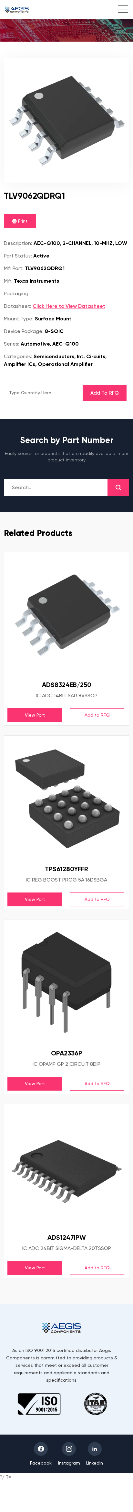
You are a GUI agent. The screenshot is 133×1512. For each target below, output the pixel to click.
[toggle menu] (119, 10)
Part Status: (18, 256)
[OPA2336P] (66, 982)
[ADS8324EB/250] (66, 614)
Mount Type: (19, 319)
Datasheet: (17, 306)
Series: (11, 344)
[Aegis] (17, 9)
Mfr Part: (14, 268)
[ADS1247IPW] (66, 1166)
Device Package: (24, 331)
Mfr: (8, 281)
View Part (35, 715)
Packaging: (17, 293)
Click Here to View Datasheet (69, 306)
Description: (18, 243)
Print (22, 221)
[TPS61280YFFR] (66, 798)
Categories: (18, 356)
